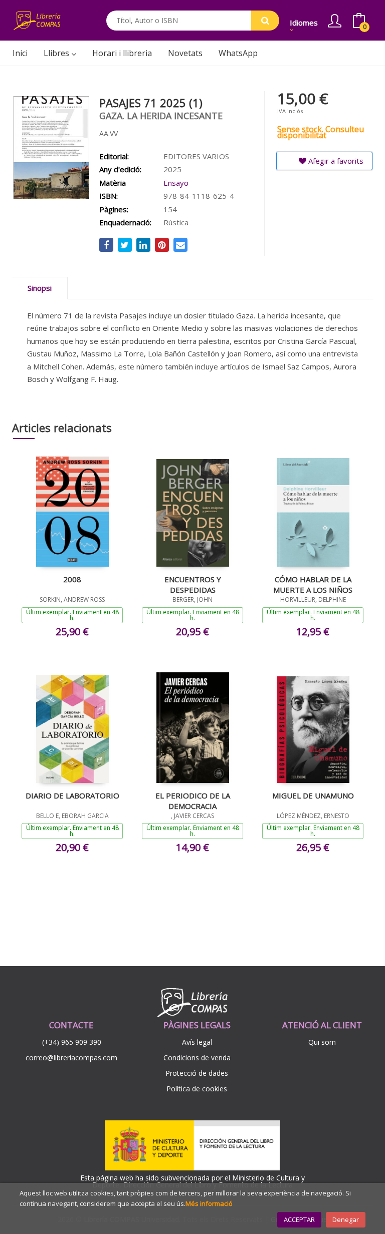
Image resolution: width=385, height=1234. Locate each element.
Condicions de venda (197, 1057)
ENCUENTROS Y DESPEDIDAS (192, 584)
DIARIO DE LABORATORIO (72, 795)
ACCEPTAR (299, 1219)
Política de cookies (196, 1088)
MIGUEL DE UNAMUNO (313, 795)
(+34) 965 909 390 (71, 1042)
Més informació (209, 1203)
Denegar (345, 1219)
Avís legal (197, 1042)
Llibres (57, 53)
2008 (72, 579)
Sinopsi (40, 288)
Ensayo (175, 183)
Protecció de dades (196, 1073)
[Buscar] (265, 21)
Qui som (322, 1042)
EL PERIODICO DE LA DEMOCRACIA (192, 800)
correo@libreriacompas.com (71, 1057)
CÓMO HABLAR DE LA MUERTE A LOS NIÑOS (312, 584)
